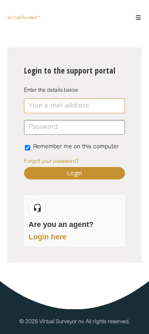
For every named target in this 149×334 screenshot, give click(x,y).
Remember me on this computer (76, 146)
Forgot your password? (51, 161)
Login (74, 173)
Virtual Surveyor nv (61, 321)
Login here (48, 237)
